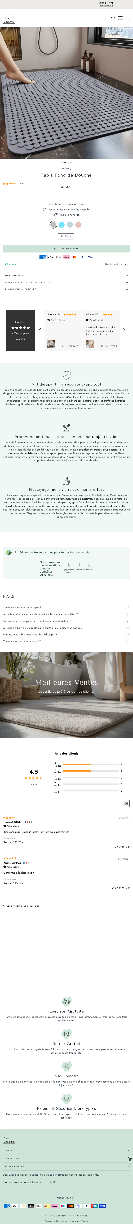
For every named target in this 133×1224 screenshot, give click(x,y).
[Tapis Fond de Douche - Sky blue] (9, 977)
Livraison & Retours (21, 289)
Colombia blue (69, 224)
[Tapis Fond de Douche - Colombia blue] (13, 977)
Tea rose (78, 224)
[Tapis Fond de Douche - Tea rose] (17, 977)
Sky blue (61, 224)
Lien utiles (11, 1158)
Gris (53, 224)
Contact (9, 1150)
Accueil (65, 168)
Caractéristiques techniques (28, 282)
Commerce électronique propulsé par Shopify (66, 1221)
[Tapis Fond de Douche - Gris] (5, 977)
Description (14, 275)
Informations (13, 1166)
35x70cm (66, 236)
